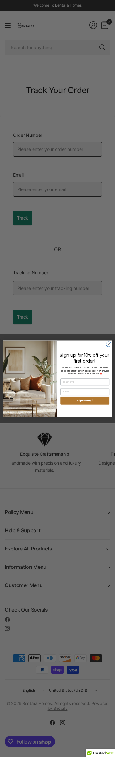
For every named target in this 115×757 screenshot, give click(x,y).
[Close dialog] (108, 343)
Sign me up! (85, 400)
